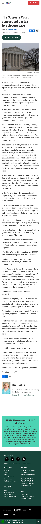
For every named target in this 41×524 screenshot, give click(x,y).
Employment (8, 479)
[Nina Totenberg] (6, 388)
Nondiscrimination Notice (28, 475)
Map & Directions (9, 477)
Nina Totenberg (13, 29)
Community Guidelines (28, 470)
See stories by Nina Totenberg (23, 395)
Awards (6, 490)
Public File (24, 477)
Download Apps (26, 498)
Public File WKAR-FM (27, 481)
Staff (5, 475)
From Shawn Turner (10, 494)
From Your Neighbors (10, 496)
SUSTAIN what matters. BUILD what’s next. (20, 422)
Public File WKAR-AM (27, 483)
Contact (6, 472)
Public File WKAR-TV (27, 479)
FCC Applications (26, 485)
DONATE (34, 3)
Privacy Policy (25, 472)
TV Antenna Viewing (27, 496)
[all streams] (38, 521)
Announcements (9, 492)
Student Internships (10, 481)
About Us (6, 470)
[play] (3, 522)
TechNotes (24, 494)
